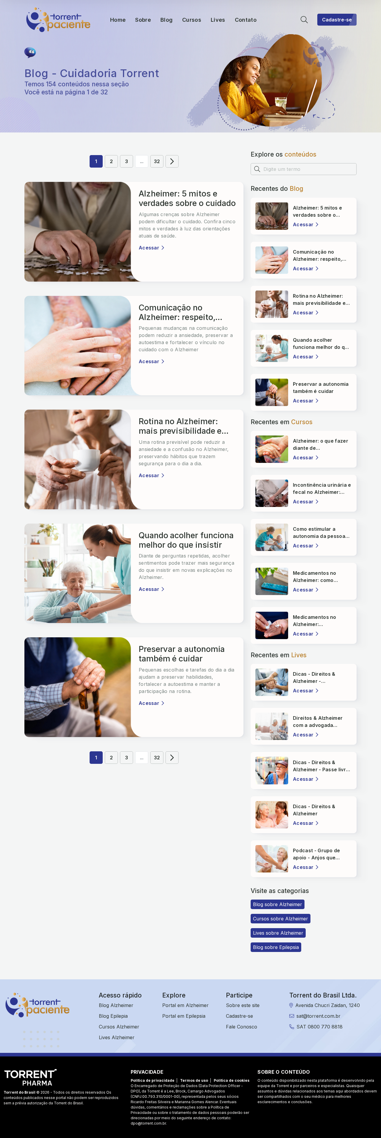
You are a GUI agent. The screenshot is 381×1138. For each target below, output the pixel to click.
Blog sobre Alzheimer (277, 904)
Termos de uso (194, 1080)
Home (118, 20)
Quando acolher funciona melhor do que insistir (186, 540)
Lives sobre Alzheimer (278, 933)
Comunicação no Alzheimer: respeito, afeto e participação (177, 312)
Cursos (191, 20)
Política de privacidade (152, 1080)
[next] (172, 161)
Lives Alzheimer (117, 1037)
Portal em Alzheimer (185, 1005)
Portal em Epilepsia (183, 1016)
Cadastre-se (337, 20)
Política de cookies (231, 1080)
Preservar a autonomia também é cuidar (182, 654)
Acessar (149, 248)
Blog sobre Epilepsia (276, 947)
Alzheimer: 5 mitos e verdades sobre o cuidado (187, 198)
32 (157, 161)
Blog (166, 20)
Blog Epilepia (113, 1016)
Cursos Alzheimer (119, 1027)
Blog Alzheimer (116, 1005)
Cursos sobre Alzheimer (280, 919)
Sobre (143, 20)
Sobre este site (243, 1005)
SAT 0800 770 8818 (319, 1027)
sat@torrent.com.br (318, 1016)
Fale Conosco (241, 1027)
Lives (218, 20)
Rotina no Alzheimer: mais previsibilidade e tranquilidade (180, 426)
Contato (246, 20)
